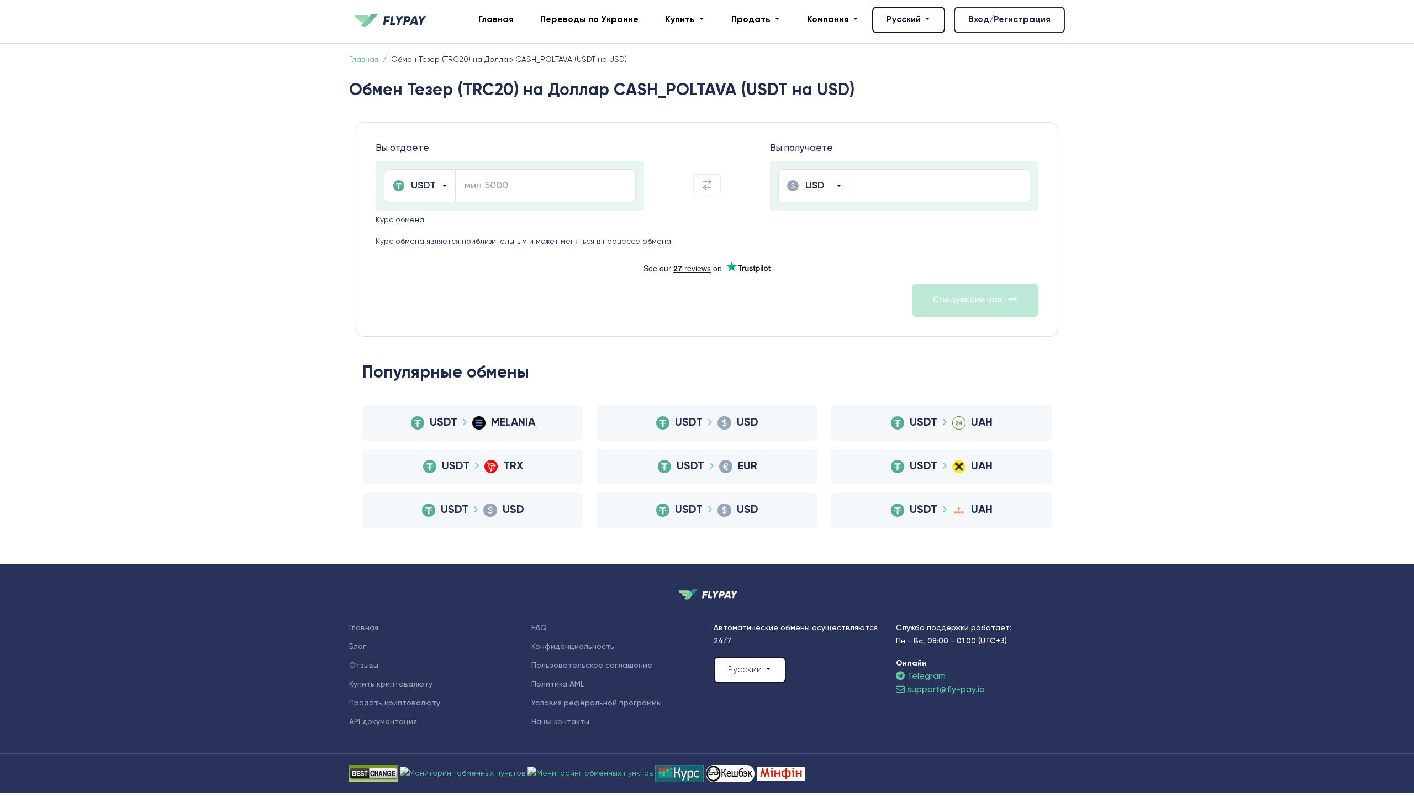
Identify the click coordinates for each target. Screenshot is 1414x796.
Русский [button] (905, 19)
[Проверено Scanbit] (463, 773)
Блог (357, 647)
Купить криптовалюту (390, 684)
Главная (496, 19)
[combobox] (419, 185)
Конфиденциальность (572, 647)
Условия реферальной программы (596, 703)
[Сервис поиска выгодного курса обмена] (591, 773)
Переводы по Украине (589, 19)
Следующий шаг (968, 300)
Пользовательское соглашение (591, 665)
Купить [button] (681, 19)
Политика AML (557, 684)
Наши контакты (560, 722)
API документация (383, 722)
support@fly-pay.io (946, 689)
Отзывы (363, 665)
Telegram (925, 676)
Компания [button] (829, 19)
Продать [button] (752, 19)
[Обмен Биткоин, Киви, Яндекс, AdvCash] (731, 773)
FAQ (539, 628)
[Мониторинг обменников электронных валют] (680, 773)
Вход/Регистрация (1009, 19)
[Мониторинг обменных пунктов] (781, 773)
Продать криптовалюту (394, 703)
